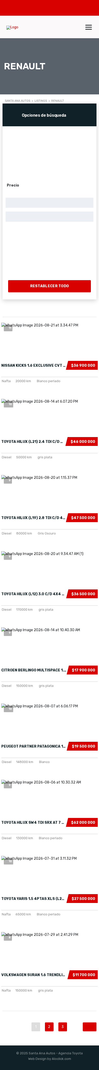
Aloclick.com (61, 1059)
